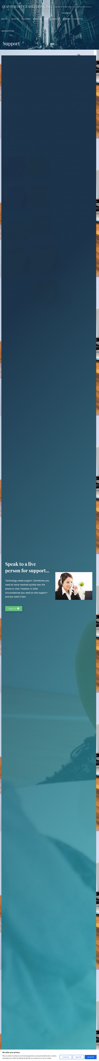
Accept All (91, 1057)
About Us (15, 19)
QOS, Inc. (4, 19)
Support (66, 19)
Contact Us (78, 19)
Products (37, 19)
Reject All (78, 1057)
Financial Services (52, 19)
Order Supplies (7, 31)
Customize (65, 1057)
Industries (26, 19)
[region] (49, 1055)
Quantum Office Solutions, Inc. (27, 6)
